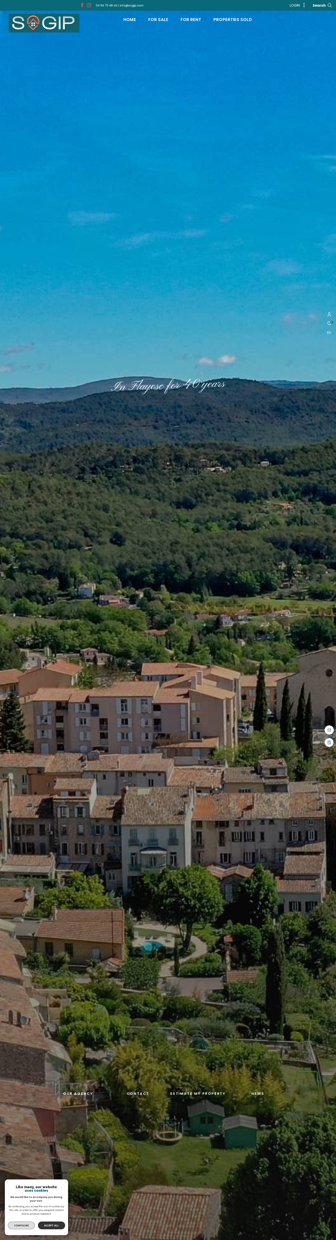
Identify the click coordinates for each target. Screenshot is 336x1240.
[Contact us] (329, 730)
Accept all (51, 1225)
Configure (21, 1225)
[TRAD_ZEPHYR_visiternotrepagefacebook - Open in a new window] (82, 6)
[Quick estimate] (329, 744)
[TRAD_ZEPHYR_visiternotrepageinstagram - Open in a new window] (89, 6)
